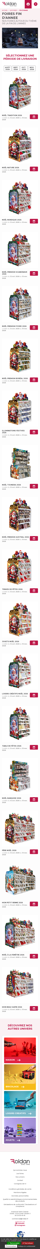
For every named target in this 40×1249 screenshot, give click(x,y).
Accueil (5, 10)
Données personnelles (20, 1196)
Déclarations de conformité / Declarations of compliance (20, 1205)
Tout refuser (28, 1243)
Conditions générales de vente (20, 1189)
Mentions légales (20, 1192)
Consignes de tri (20, 1184)
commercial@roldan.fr (20, 1219)
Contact (20, 1180)
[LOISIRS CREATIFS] (20, 1110)
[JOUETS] (20, 1137)
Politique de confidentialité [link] (26, 1246)
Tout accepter (14, 1243)
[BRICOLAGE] (20, 1083)
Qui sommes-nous (20, 1170)
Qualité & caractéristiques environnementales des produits (20, 1200)
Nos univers (20, 1177)
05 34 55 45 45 (20, 1215)
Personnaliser (11, 1246)
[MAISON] (20, 1056)
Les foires (13, 10)
